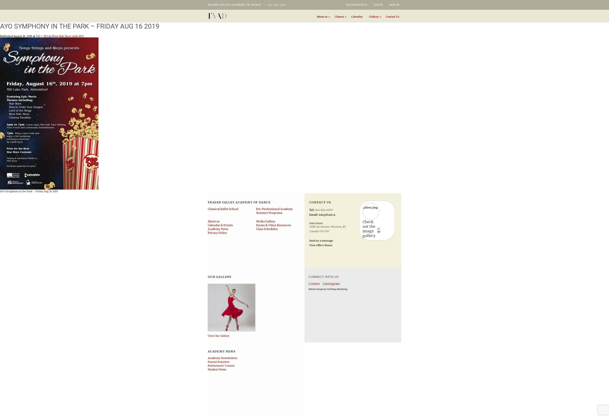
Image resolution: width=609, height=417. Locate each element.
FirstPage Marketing (337, 289)
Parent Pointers (218, 362)
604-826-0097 (276, 4)
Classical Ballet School (223, 209)
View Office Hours (320, 245)
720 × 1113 (42, 36)
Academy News (218, 229)
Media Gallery (265, 221)
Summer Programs (269, 213)
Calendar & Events (220, 225)
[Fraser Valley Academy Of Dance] (229, 16)
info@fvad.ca (327, 214)
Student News (217, 369)
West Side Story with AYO (67, 36)
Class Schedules (267, 229)
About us (214, 221)
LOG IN (378, 4)
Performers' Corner (221, 366)
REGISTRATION (356, 4)
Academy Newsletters (222, 358)
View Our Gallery (218, 335)
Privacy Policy (217, 233)
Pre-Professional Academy (274, 209)
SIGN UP (394, 4)
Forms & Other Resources (273, 225)
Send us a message (321, 240)
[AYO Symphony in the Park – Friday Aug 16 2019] (49, 113)
